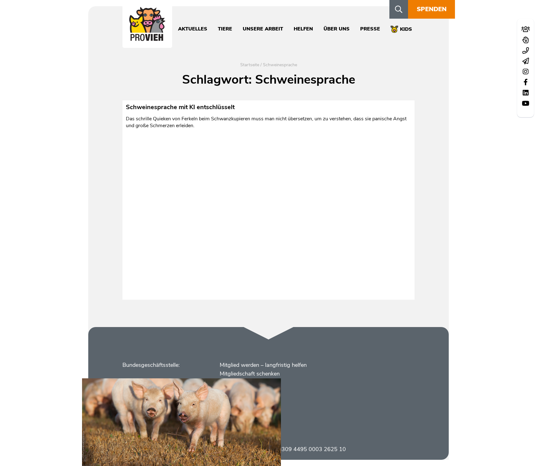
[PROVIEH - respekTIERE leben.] (147, 37)
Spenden (432, 9)
